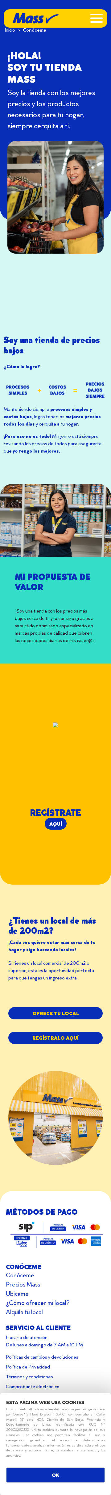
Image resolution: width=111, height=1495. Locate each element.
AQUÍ (55, 823)
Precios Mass (23, 1284)
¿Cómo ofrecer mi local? (37, 1302)
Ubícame (17, 1293)
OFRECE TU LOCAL (55, 1013)
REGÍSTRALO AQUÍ (55, 1037)
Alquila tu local (24, 1311)
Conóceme (20, 1275)
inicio (10, 29)
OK (56, 1474)
